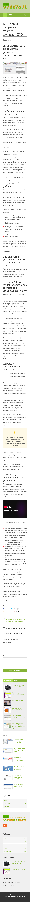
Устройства (15, 851)
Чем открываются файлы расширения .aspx (20, 750)
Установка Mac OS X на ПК (18, 701)
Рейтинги (15, 803)
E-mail (5, 663)
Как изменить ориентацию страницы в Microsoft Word (15, 619)
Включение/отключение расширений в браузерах (18, 760)
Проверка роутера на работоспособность (18, 693)
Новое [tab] (16, 680)
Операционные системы (15, 842)
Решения (15, 806)
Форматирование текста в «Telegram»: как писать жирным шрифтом (18, 726)
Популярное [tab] (8, 680)
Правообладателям (15, 894)
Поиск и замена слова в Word (19, 785)
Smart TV (15, 839)
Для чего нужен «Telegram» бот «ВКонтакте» (19, 768)
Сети (15, 848)
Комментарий (7, 642)
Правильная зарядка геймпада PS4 (18, 686)
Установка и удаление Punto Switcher (19, 777)
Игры (15, 800)
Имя (4, 655)
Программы (15, 845)
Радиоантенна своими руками (17, 708)
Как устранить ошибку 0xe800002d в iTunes (18, 717)
